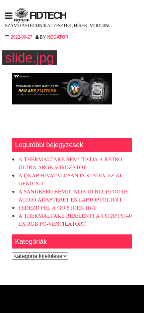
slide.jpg (29, 57)
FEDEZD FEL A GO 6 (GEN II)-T (57, 207)
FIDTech (47, 15)
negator (57, 37)
